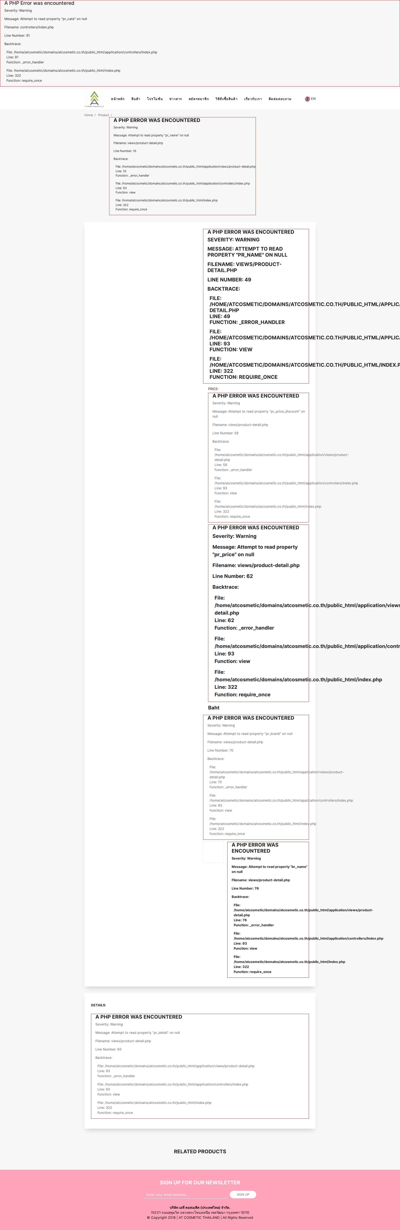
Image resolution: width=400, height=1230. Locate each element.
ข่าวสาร (175, 99)
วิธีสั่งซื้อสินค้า (227, 99)
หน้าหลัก (118, 99)
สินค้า (135, 99)
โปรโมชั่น (155, 99)
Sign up (243, 1194)
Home (88, 115)
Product (103, 115)
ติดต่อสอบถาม (280, 99)
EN (313, 99)
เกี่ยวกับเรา (253, 99)
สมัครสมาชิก (199, 99)
